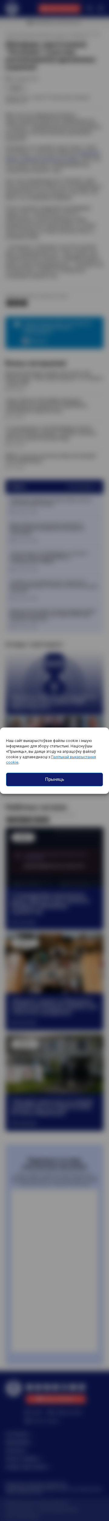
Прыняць (54, 779)
